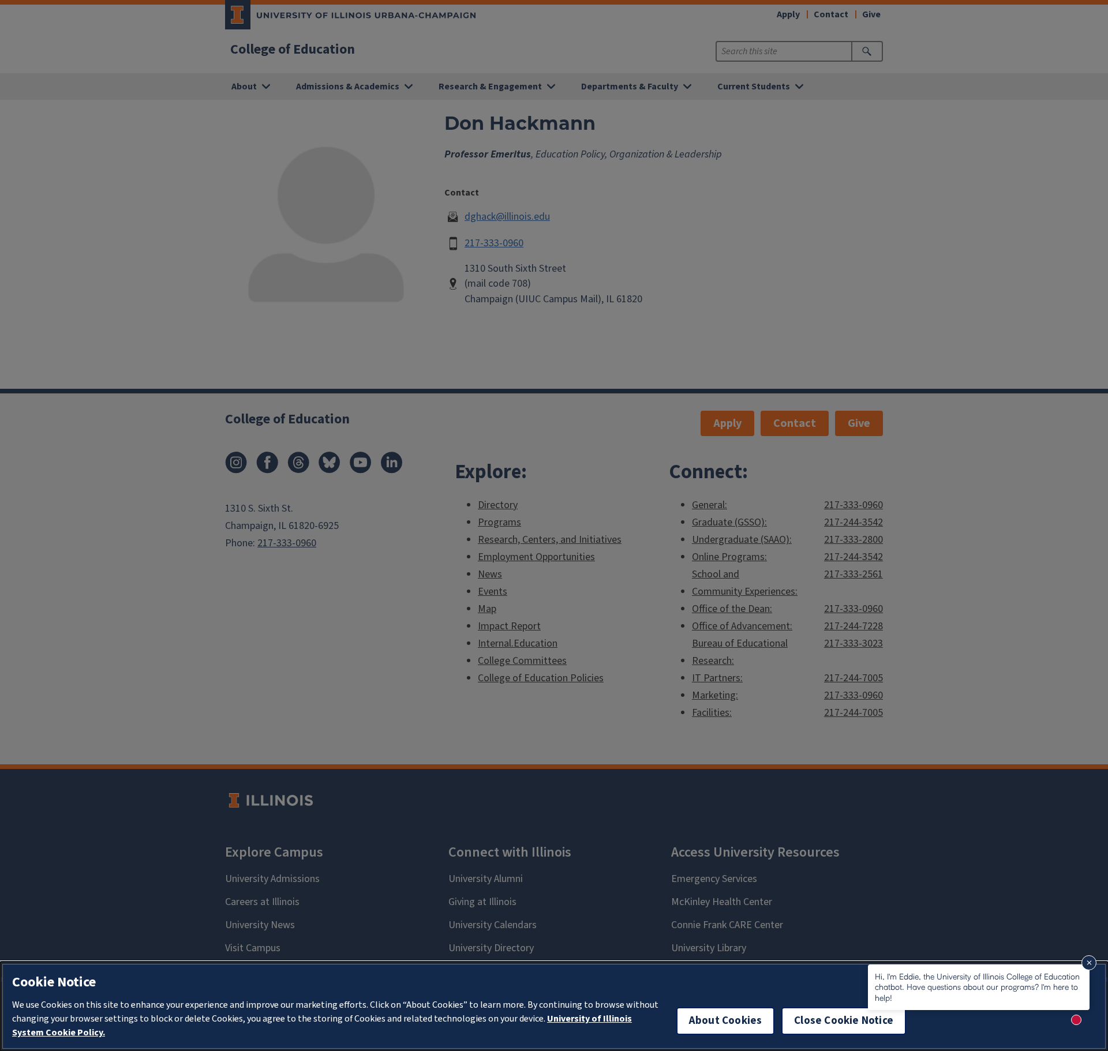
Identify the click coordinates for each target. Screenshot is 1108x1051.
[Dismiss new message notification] (1088, 962)
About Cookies (725, 1021)
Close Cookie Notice (843, 1021)
